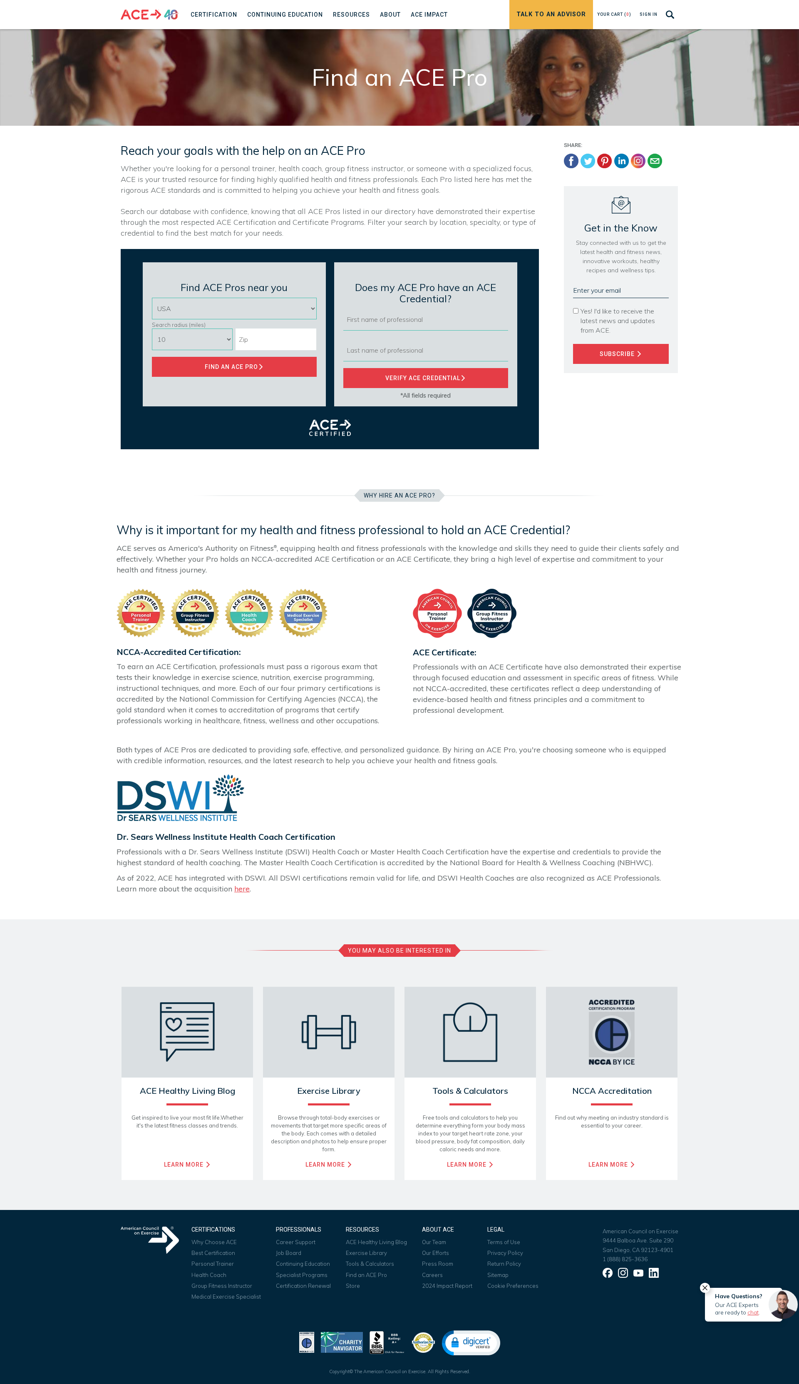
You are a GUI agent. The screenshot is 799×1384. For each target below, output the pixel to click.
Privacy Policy (505, 1253)
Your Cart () (614, 14)
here (242, 889)
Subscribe (618, 354)
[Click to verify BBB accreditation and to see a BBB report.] (387, 1342)
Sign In (649, 14)
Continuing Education (303, 1263)
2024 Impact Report (447, 1285)
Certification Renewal (303, 1285)
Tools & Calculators (370, 1263)
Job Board (288, 1253)
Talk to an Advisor (551, 14)
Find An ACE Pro (231, 366)
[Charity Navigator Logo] (342, 1342)
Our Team (434, 1242)
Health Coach (208, 1275)
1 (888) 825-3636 (625, 1259)
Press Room (437, 1263)
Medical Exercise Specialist (226, 1296)
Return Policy (504, 1263)
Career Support (295, 1242)
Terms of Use (503, 1242)
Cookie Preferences (512, 1285)
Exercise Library (366, 1253)
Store (353, 1285)
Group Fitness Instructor (221, 1285)
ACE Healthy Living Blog (376, 1242)
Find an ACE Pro (366, 1275)
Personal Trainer (212, 1263)
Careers (432, 1275)
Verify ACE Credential (422, 378)
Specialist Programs (302, 1275)
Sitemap (498, 1275)
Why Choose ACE (214, 1242)
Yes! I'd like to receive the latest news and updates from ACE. (618, 320)
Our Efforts (435, 1253)
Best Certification (213, 1253)
